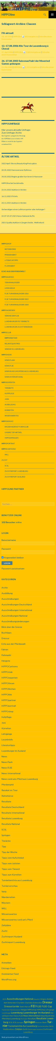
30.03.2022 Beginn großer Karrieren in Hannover (22, 176)
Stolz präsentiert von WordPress (15, 1037)
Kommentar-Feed (10, 974)
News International (14, 377)
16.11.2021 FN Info (10, 196)
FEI (33, 1006)
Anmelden (7, 962)
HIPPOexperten (10, 677)
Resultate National (11, 824)
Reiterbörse (10, 249)
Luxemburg (17, 1012)
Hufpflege (9, 393)
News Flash (10, 360)
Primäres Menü (52, 14)
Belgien (43, 999)
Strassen (39, 1022)
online (12, 522)
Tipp (4, 846)
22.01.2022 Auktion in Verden (14, 190)
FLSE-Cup (47, 1006)
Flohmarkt (10, 266)
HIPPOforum (8, 683)
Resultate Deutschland (13, 807)
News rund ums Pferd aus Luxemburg (22, 371)
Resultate (6, 801)
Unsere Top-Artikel (13, 432)
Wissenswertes (12, 416)
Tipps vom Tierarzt (11, 869)
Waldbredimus (9, 1029)
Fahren (5, 649)
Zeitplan (18, 1029)
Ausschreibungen (10, 598)
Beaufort (36, 999)
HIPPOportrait (9, 705)
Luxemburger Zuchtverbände (19, 327)
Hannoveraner (15, 1010)
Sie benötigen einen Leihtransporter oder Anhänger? (23, 209)
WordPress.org (9, 979)
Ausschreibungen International (17, 610)
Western (6, 902)
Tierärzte (9, 388)
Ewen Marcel (25, 1007)
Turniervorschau (10, 886)
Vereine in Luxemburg (14, 349)
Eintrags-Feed (8, 968)
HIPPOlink (7, 694)
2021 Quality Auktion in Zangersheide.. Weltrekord (23, 222)
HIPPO (12, 438)
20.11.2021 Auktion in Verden (14, 203)
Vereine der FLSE (12, 316)
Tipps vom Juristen (11, 863)
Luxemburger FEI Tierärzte (17, 321)
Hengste (6, 660)
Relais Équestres (12, 344)
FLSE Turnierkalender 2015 (16, 299)
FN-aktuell (7, 33)
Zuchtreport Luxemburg (16, 471)
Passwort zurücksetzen (13, 568)
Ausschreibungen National (14, 615)
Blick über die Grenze (12, 627)
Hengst (24, 1009)
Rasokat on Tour (10, 790)
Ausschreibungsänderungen (15, 621)
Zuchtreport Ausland (15, 477)
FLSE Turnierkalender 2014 (16, 305)
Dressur (5, 638)
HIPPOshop (7, 711)
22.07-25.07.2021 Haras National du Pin (18, 216)
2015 (4, 999)
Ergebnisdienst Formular (16, 427)
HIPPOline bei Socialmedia (12, 183)
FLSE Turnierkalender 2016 (16, 293)
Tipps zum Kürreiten (11, 874)
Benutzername (9, 540)
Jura (7, 399)
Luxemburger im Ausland (14, 750)
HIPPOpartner (9, 700)
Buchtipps (7, 632)
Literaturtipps (11, 260)
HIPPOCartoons (10, 666)
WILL (7, 455)
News (4, 756)
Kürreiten (9, 410)
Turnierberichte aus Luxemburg (17, 880)
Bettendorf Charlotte (16, 1003)
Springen (6, 835)
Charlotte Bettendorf (33, 1003)
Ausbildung (10, 404)
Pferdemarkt (11, 255)
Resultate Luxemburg (12, 818)
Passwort (6, 548)
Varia (4, 891)
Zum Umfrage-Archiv (12, 132)
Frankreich (6, 1010)
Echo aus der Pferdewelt (14, 644)
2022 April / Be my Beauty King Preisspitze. (19, 163)
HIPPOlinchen (9, 689)
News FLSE (9, 366)
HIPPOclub (7, 672)
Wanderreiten (8, 897)
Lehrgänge (10, 288)
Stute (44, 1022)
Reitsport (24, 1019)
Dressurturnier (11, 1006)
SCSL (7, 466)
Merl (12, 1016)
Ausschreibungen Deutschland (17, 604)
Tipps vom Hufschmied (13, 857)
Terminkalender (12, 282)
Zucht (4, 460)
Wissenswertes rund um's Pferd (17, 919)
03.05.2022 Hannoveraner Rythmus (17, 170)
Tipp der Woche (9, 852)
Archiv (5, 587)
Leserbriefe (7, 739)
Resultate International (13, 812)
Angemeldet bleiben (14, 557)
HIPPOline (8, 14)
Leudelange (6, 1013)
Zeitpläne (6, 925)
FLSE (38, 1006)
